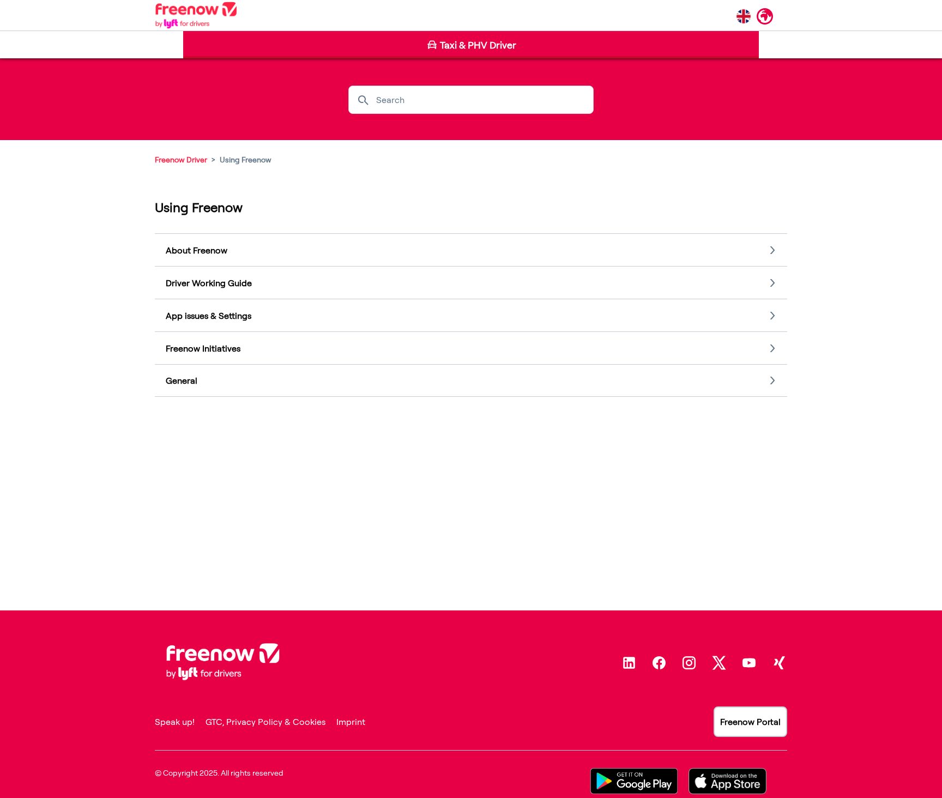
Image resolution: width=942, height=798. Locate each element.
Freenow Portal (750, 721)
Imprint (350, 721)
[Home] (196, 15)
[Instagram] (689, 663)
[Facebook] (659, 663)
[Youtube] (749, 663)
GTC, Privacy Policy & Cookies (265, 721)
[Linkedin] (629, 663)
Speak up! (175, 721)
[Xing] (779, 663)
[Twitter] (719, 663)
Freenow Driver (181, 159)
